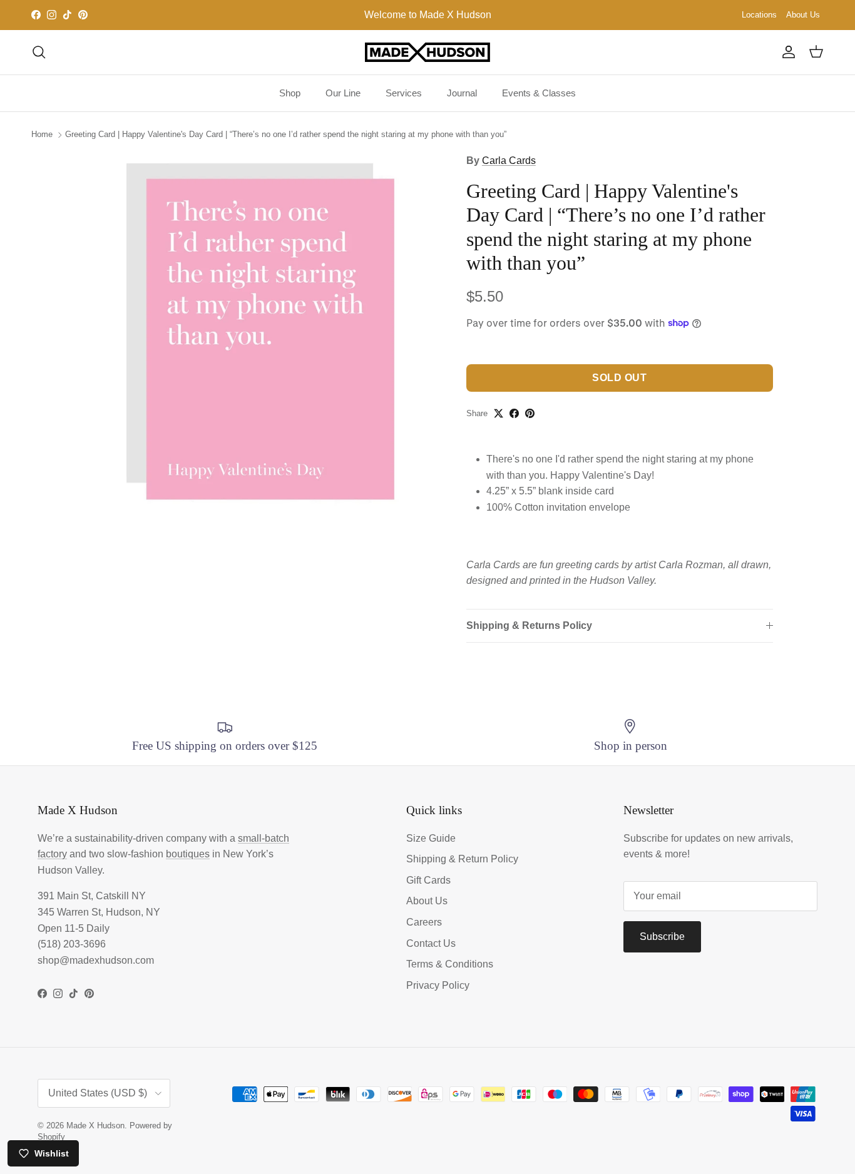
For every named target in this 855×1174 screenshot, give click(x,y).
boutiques (188, 854)
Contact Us (431, 943)
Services (404, 93)
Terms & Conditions (449, 964)
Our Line (343, 93)
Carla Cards (509, 160)
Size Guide (431, 838)
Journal (462, 93)
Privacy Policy (437, 985)
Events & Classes (539, 93)
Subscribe (662, 936)
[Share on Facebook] (514, 413)
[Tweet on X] (498, 413)
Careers (424, 922)
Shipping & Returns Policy (529, 625)
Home (42, 134)
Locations (759, 14)
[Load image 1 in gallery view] (260, 331)
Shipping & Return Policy (462, 859)
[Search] (38, 51)
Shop (289, 93)
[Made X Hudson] (427, 52)
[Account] (786, 51)
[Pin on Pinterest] (530, 413)
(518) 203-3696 (72, 944)
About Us (803, 14)
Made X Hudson (95, 1125)
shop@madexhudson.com (96, 960)
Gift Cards (428, 880)
